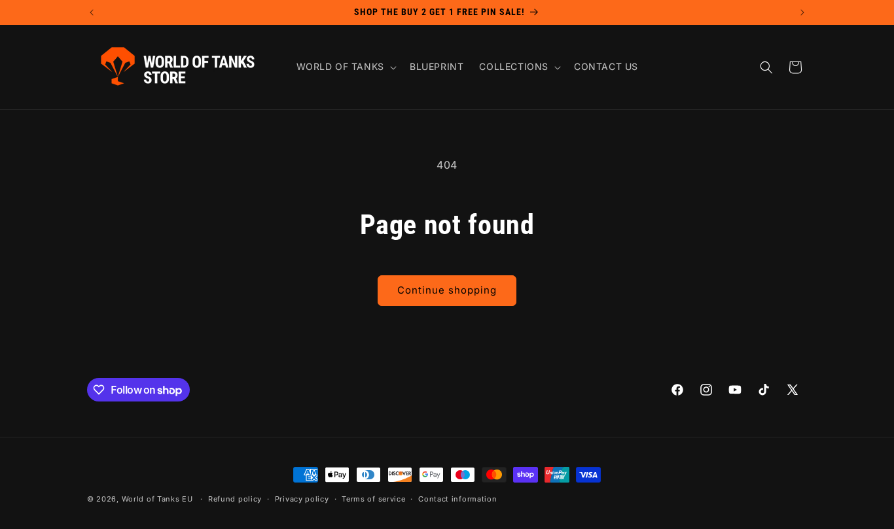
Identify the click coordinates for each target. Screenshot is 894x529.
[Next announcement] (802, 12)
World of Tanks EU (157, 498)
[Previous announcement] (91, 12)
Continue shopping (447, 290)
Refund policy (235, 498)
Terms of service (373, 498)
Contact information (457, 498)
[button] (345, 66)
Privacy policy (302, 498)
